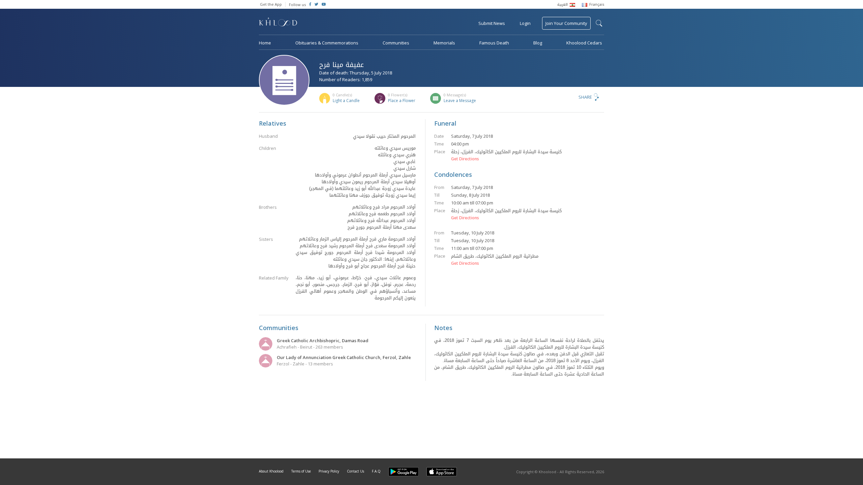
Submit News (491, 23)
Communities (396, 43)
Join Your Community (566, 23)
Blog (537, 43)
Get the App (271, 4)
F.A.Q (376, 471)
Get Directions (465, 159)
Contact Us (355, 471)
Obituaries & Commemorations (326, 43)
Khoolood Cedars (584, 43)
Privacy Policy (329, 471)
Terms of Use (301, 471)
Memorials (444, 43)
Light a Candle (346, 100)
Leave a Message (460, 100)
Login (525, 23)
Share (585, 97)
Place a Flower (401, 100)
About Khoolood (271, 471)
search (599, 23)
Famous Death (494, 43)
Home (265, 43)
